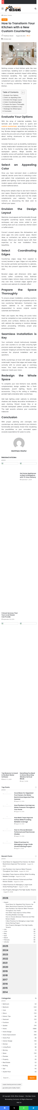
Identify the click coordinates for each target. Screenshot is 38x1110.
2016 (5, 983)
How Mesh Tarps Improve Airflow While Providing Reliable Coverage (23, 820)
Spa (4, 1068)
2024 (5, 950)
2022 (5, 958)
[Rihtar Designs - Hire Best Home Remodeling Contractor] (13, 8)
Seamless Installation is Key (13, 106)
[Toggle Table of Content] (22, 92)
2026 (5, 898)
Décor (5, 1013)
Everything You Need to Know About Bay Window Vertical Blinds (27, 776)
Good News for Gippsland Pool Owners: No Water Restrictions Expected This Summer (24, 796)
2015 (5, 988)
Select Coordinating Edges (12, 102)
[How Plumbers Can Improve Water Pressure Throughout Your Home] (7, 809)
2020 (5, 967)
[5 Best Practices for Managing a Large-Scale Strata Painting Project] (7, 846)
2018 (5, 975)
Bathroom (6, 1004)
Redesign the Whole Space (12, 109)
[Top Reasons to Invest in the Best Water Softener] (10, 696)
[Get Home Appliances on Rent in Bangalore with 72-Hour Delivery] (28, 467)
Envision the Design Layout (13, 100)
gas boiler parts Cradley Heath (11, 1088)
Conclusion (7, 111)
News (4, 1053)
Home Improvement (9, 1035)
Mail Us (19, 1102)
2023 (5, 954)
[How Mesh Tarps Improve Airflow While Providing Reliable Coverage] (7, 822)
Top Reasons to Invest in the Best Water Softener (10, 775)
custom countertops (9, 126)
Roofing (5, 1065)
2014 (5, 992)
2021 (5, 962)
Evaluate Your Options (11, 95)
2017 (5, 979)
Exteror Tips (7, 1016)
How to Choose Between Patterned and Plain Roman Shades (24, 832)
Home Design (7, 1031)
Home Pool (6, 1038)
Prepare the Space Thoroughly (14, 104)
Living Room (7, 1047)
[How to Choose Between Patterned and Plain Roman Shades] (7, 834)
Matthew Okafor (8, 36)
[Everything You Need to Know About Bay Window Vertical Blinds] (28, 696)
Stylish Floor (7, 1071)
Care (4, 1010)
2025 (5, 946)
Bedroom (6, 1007)
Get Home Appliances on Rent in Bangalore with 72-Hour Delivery (28, 475)
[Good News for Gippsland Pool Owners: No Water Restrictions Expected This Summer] (7, 797)
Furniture (6, 1022)
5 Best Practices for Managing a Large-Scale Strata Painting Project (23, 844)
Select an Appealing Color (12, 97)
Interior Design (7, 1041)
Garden (5, 1025)
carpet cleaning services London (12, 1084)
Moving (5, 1050)
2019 (5, 971)
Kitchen (5, 1044)
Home (5, 15)
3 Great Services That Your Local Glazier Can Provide (10, 615)
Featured (6, 1019)
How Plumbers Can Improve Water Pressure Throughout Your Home (24, 807)
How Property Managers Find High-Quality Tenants (19, 890)
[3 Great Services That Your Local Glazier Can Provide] (10, 536)
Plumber (5, 1056)
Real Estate (6, 1062)
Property (5, 1059)
